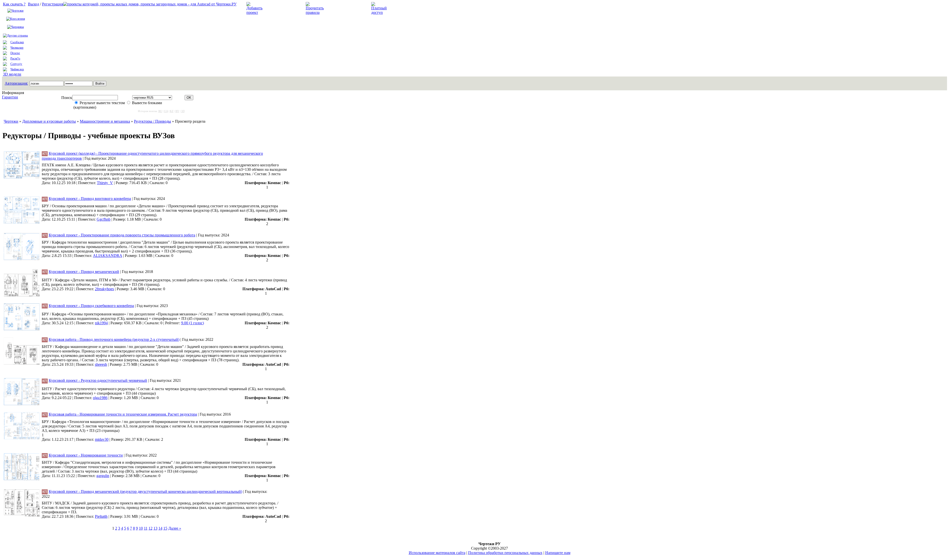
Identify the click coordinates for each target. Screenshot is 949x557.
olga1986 (100, 398)
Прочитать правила (343, 8)
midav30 (101, 439)
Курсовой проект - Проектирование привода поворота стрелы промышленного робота (122, 235)
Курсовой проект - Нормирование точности (86, 455)
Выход (33, 4)
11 (146, 528)
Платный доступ (404, 8)
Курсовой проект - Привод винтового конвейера (90, 198)
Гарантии (10, 97)
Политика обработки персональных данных (505, 553)
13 (155, 528)
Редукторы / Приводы (152, 121)
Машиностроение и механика (105, 121)
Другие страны (17, 35)
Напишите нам (557, 553)
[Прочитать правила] (315, 12)
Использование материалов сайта (437, 553)
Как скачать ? (14, 4)
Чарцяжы (17, 27)
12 (150, 528)
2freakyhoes (104, 289)
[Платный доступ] (379, 12)
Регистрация (52, 4)
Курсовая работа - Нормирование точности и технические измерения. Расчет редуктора (123, 414)
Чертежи (17, 10)
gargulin (102, 476)
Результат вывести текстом (102, 103)
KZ (171, 111)
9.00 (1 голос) (192, 323)
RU (160, 111)
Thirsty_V (105, 183)
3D (183, 111)
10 (141, 528)
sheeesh (101, 364)
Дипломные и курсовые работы (49, 121)
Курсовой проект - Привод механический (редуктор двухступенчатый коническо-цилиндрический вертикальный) (145, 491)
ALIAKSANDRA (107, 255)
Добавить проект (281, 8)
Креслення (17, 18)
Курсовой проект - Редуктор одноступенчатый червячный (98, 380)
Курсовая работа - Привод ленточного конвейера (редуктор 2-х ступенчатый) (114, 339)
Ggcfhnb (103, 219)
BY (177, 111)
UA (166, 111)
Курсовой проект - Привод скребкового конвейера (91, 306)
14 (160, 528)
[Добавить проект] (255, 12)
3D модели (12, 74)
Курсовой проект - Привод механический (84, 271)
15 (165, 528)
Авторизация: (16, 83)
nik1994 (101, 323)
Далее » (174, 528)
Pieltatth (101, 516)
